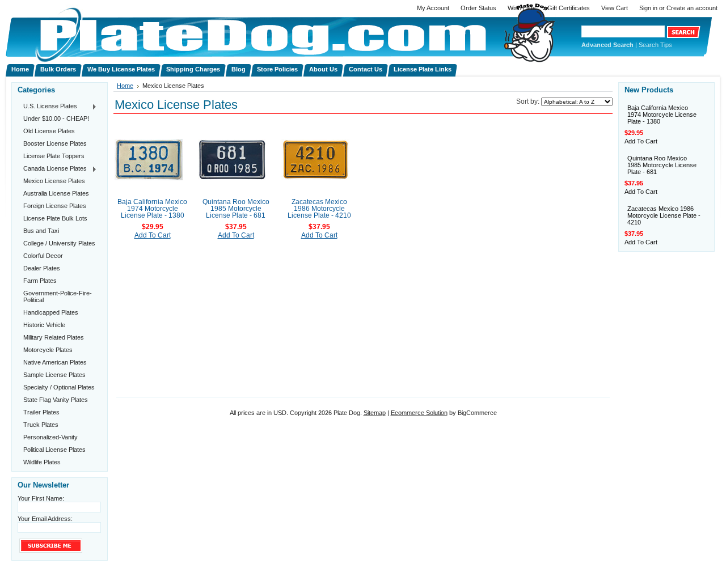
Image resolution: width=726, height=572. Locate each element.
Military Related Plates (53, 337)
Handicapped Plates (50, 312)
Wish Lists (522, 8)
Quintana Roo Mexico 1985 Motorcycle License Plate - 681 (235, 208)
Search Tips (655, 44)
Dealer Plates (41, 268)
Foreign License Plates (54, 205)
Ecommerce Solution (419, 412)
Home (125, 85)
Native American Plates (55, 362)
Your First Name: (41, 498)
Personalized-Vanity (50, 437)
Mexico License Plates (54, 180)
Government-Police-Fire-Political (57, 296)
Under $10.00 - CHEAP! (56, 118)
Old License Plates (49, 131)
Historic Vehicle (44, 324)
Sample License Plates (54, 374)
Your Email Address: (45, 518)
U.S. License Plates (47, 107)
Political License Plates (54, 449)
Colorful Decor (43, 255)
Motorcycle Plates (48, 349)
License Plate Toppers (54, 155)
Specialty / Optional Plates (59, 387)
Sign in (648, 8)
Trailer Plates (41, 412)
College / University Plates (59, 243)
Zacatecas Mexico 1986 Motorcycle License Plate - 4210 (319, 208)
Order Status (478, 8)
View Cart (614, 8)
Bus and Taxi (41, 230)
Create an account (691, 8)
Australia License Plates (56, 193)
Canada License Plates (52, 169)
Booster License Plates (55, 143)
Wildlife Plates (42, 462)
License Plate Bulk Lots (55, 218)
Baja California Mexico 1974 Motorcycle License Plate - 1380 (152, 208)
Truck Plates (40, 424)
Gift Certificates (568, 8)
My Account (433, 8)
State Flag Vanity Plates (55, 399)
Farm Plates (40, 280)
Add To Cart (152, 235)
